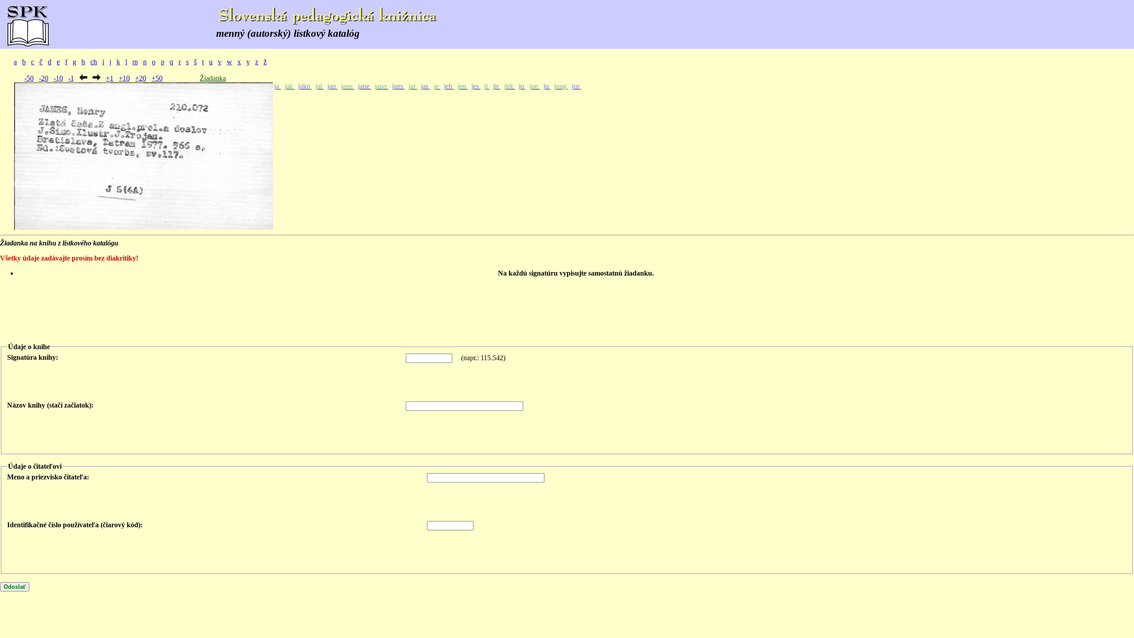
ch (93, 62)
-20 (43, 78)
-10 (58, 78)
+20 (140, 78)
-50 (29, 78)
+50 (157, 78)
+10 (124, 78)
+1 (109, 78)
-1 (71, 78)
